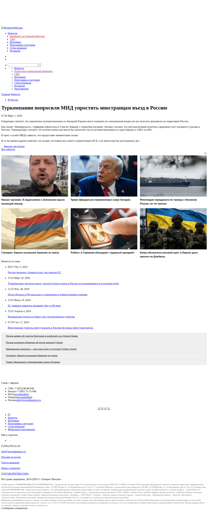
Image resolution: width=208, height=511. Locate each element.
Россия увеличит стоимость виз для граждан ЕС (34, 272)
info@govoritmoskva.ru (28, 400)
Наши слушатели (10, 468)
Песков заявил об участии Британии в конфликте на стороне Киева (42, 336)
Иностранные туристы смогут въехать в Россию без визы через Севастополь (50, 327)
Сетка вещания (18, 48)
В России (13, 99)
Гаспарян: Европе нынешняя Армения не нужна (32, 355)
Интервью (15, 42)
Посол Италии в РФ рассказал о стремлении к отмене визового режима (47, 294)
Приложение (21, 88)
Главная (5, 94)
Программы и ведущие (22, 45)
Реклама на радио (11, 457)
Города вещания (10, 462)
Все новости (8, 149)
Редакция (15, 50)
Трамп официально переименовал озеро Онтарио (33, 362)
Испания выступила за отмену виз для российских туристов (41, 316)
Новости (12, 33)
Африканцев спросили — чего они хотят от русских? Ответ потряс (41, 349)
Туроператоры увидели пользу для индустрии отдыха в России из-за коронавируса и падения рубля (63, 283)
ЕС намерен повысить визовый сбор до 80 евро (34, 305)
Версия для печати (14, 146)
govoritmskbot (21, 394)
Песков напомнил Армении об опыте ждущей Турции (34, 342)
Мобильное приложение (21, 429)
